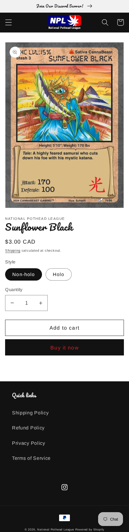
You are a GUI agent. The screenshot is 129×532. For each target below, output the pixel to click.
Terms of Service (31, 458)
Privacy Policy (28, 443)
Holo (58, 274)
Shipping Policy (30, 412)
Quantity (13, 289)
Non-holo (23, 274)
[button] (8, 22)
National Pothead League (55, 529)
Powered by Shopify (90, 529)
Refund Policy (28, 427)
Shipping (12, 250)
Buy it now (64, 348)
